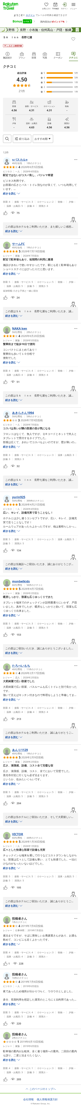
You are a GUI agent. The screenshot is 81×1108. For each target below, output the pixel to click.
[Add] (73, 39)
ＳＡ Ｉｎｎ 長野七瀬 (17, 37)
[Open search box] (7, 139)
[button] (22, 161)
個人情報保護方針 (47, 1099)
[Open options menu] (75, 159)
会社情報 (28, 1099)
